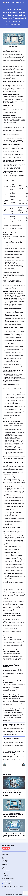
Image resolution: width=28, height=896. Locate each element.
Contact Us (6, 848)
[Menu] (25, 2)
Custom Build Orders (6, 870)
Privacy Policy (5, 875)
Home (3, 857)
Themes (3, 858)
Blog (3, 867)
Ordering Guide (5, 861)
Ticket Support (5, 860)
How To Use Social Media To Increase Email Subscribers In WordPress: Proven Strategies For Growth (13, 793)
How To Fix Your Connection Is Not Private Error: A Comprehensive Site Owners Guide (14, 835)
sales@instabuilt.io (8, 883)
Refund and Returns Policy (8, 878)
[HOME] (6, 21)
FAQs (3, 868)
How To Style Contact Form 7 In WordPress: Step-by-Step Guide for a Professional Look (13, 814)
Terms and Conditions (7, 877)
